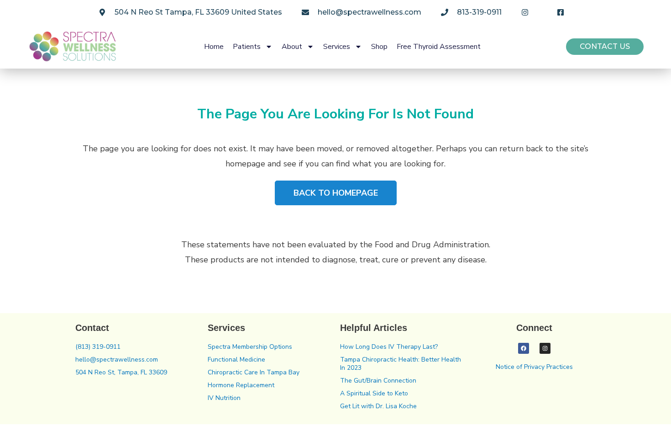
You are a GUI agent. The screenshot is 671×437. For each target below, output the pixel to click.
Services (336, 47)
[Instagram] (545, 348)
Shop (379, 47)
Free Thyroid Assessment (439, 47)
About (292, 47)
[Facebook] (523, 348)
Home (214, 47)
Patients (247, 47)
